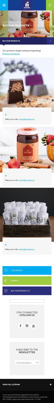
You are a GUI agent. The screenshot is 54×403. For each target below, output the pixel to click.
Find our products (11, 53)
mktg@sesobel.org (27, 119)
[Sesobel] (27, 5)
